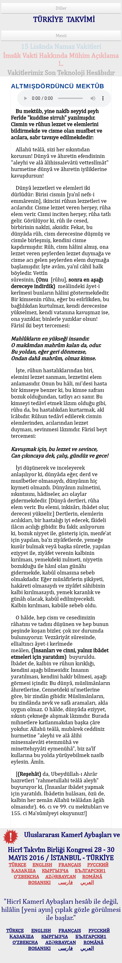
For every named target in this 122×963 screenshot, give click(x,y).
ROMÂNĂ (92, 876)
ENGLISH (42, 865)
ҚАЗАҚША (23, 870)
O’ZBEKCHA (26, 876)
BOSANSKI (39, 882)
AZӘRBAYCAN (60, 876)
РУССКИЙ (98, 865)
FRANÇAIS (69, 865)
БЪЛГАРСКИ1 (90, 870)
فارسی (65, 882)
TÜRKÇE (17, 865)
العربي (87, 882)
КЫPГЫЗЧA (55, 870)
